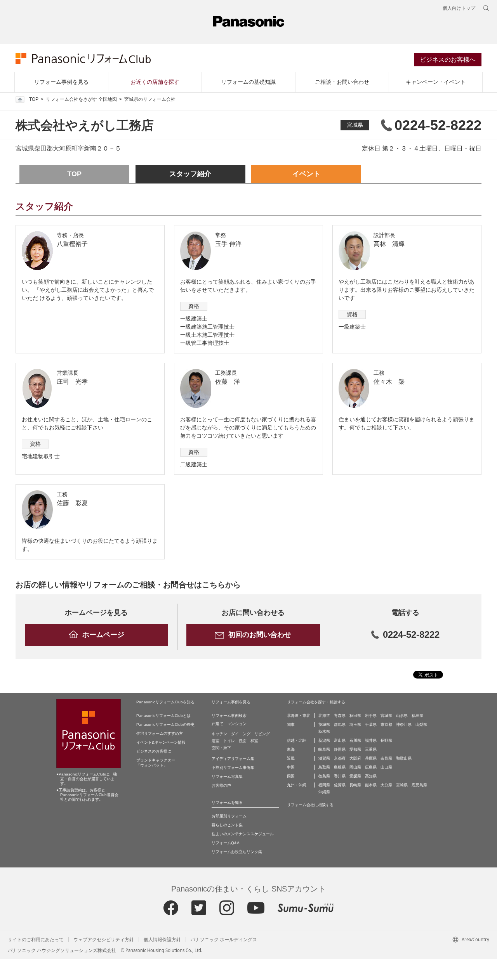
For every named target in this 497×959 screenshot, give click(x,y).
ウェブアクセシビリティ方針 (103, 939)
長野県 (386, 740)
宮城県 (355, 125)
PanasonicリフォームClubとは (163, 715)
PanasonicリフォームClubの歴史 (165, 724)
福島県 (417, 715)
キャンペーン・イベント (436, 82)
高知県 (371, 776)
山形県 (402, 715)
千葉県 (371, 724)
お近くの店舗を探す (154, 82)
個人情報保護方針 (162, 939)
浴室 (215, 741)
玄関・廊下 (221, 748)
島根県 (340, 767)
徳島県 (324, 776)
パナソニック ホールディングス (224, 939)
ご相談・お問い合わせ (342, 82)
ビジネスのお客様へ (448, 59)
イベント (306, 174)
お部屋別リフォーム (229, 816)
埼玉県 (355, 724)
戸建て (217, 724)
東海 (291, 749)
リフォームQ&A (226, 843)
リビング (262, 734)
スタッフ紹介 (190, 174)
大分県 (386, 785)
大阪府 (355, 758)
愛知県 (355, 749)
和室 (254, 741)
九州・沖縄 (296, 785)
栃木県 (324, 731)
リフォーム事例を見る (61, 82)
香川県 (340, 776)
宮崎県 (402, 785)
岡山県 (355, 767)
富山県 (340, 740)
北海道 (324, 715)
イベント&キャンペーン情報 (161, 742)
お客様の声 (221, 785)
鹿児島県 (419, 785)
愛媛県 (355, 776)
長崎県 (355, 785)
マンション (237, 724)
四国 (291, 776)
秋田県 (355, 715)
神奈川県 (404, 724)
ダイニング (240, 734)
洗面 (243, 741)
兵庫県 (371, 758)
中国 (291, 767)
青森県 (340, 715)
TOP (33, 99)
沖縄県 (324, 792)
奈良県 (386, 758)
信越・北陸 (296, 740)
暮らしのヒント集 (227, 825)
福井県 (371, 740)
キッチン (219, 734)
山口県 (386, 767)
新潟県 (324, 740)
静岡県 (340, 749)
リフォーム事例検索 (229, 715)
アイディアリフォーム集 (233, 758)
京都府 (340, 758)
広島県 (371, 767)
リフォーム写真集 (227, 776)
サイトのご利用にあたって (36, 939)
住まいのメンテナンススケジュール (243, 834)
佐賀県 (340, 785)
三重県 (371, 749)
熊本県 (371, 785)
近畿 (291, 758)
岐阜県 (324, 749)
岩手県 (371, 715)
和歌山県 (404, 758)
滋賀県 (324, 758)
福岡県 (324, 785)
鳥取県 (324, 767)
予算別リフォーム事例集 (233, 767)
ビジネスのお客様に (153, 751)
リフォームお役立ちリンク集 (237, 852)
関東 (291, 724)
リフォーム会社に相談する (310, 805)
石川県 (355, 740)
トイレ (229, 741)
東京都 (386, 724)
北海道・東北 (298, 715)
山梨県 (421, 724)
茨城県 (324, 724)
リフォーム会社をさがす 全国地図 (81, 99)
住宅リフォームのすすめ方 (159, 733)
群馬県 (340, 724)
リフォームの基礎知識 (248, 82)
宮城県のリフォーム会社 (150, 99)
